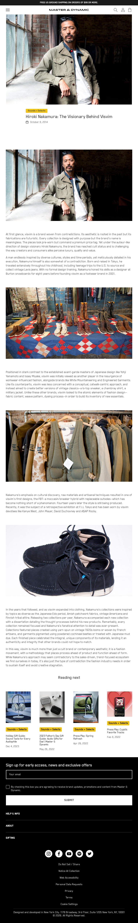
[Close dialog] (135, 832)
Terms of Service (111, 908)
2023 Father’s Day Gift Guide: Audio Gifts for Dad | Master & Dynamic (52, 740)
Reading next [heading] (69, 677)
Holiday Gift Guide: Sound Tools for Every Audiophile (18, 739)
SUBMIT (69, 800)
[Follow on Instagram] (48, 853)
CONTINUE (97, 886)
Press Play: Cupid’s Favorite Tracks (117, 731)
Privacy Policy (86, 908)
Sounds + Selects (36, 110)
